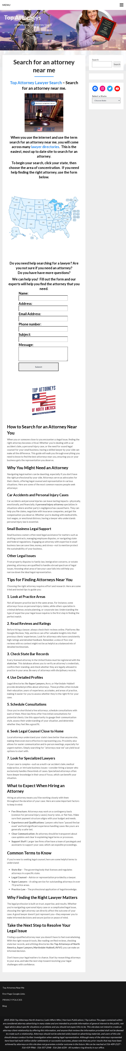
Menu (6, 4)
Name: (23, 293)
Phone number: (30, 324)
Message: (26, 345)
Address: (25, 303)
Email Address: (30, 314)
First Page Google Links (13, 993)
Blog (4, 1006)
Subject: (25, 334)
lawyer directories (45, 147)
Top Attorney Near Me (13, 987)
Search (95, 59)
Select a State (99, 96)
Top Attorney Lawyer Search (36, 82)
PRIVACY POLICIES (12, 999)
